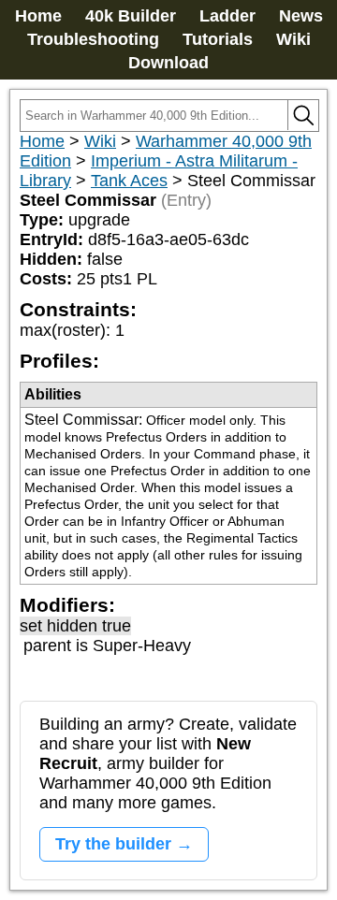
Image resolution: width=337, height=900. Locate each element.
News (301, 16)
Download (168, 62)
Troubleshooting (93, 39)
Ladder (227, 16)
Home (38, 16)
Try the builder (113, 844)
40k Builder (130, 16)
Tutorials (218, 39)
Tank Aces (129, 180)
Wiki (293, 39)
